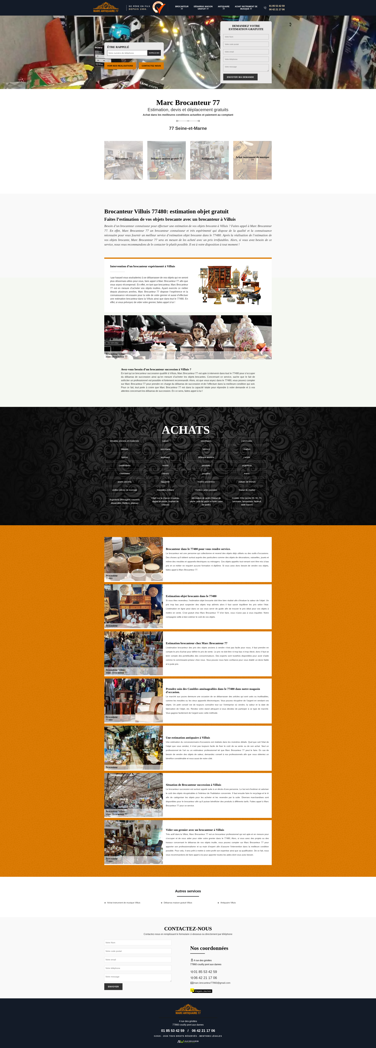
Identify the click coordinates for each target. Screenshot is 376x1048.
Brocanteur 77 (181, 7)
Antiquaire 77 (224, 7)
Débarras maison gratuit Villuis (178, 902)
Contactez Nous (151, 66)
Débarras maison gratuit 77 (203, 7)
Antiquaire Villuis (228, 902)
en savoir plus (124, 178)
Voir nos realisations (120, 66)
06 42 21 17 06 (277, 9)
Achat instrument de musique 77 (246, 7)
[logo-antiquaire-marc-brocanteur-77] (105, 7)
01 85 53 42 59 (277, 6)
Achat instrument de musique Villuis (123, 902)
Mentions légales (210, 1036)
